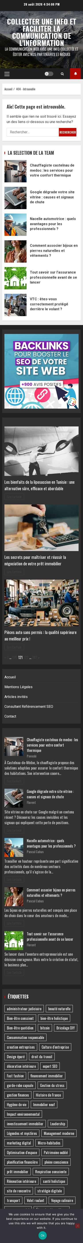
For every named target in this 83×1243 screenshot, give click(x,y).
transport (13, 1200)
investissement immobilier (25, 1123)
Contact (10, 716)
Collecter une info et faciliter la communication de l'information (41, 32)
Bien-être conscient (20, 1018)
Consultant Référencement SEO (28, 706)
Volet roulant (35, 1200)
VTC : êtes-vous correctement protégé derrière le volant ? (15, 305)
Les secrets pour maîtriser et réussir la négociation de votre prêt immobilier (35, 560)
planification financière (22, 1162)
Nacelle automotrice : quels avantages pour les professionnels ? (15, 225)
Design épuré (16, 1056)
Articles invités (16, 697)
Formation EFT (75, 73)
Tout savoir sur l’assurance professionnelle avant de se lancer (15, 278)
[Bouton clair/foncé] (48, 74)
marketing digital (19, 1143)
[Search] (62, 74)
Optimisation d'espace (22, 1152)
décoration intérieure (21, 1066)
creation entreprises (21, 1047)
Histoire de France (48, 1095)
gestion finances (18, 1095)
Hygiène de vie (16, 1104)
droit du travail (41, 1056)
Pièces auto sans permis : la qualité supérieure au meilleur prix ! (40, 635)
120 (14, 657)
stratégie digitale (49, 1191)
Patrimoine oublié (56, 1152)
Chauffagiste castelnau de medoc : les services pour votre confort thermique (15, 171)
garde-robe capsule (20, 1085)
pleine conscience (56, 1162)
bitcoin (45, 1028)
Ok (43, 1235)
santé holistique (54, 1181)
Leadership (57, 1123)
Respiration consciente (50, 1171)
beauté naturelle (59, 1008)
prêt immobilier (17, 1171)
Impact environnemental (23, 1114)
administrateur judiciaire (24, 1008)
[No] (77, 1226)
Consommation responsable (25, 1037)
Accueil (10, 677)
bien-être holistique (54, 1018)
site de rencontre (19, 1191)
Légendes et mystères (22, 1133)
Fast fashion (15, 1075)
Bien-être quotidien (20, 1028)
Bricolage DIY (65, 1028)
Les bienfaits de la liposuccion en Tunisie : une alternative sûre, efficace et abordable (39, 485)
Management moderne (59, 1133)
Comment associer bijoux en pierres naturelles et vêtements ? (15, 251)
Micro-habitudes (49, 1143)
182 (34, 657)
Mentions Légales (18, 687)
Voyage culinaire (62, 1200)
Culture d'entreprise (55, 1047)
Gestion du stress (52, 1085)
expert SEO (50, 1066)
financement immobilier (47, 1075)
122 (25, 657)
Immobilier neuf (44, 1104)
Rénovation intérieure (21, 1181)
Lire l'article (14, 496)
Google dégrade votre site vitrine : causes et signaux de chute (15, 198)
